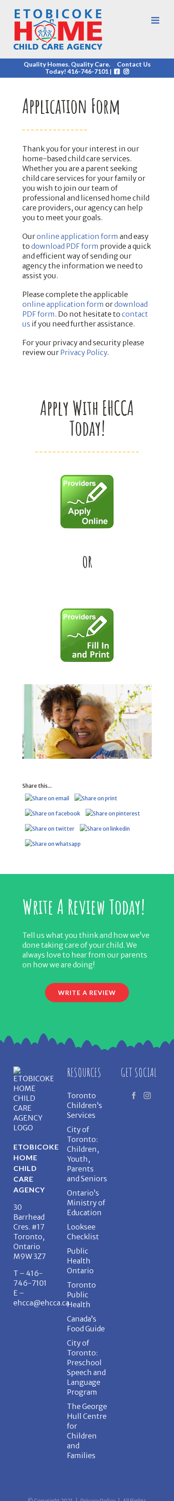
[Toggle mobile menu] (156, 20)
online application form (77, 236)
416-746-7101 (87, 71)
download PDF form (65, 246)
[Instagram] (147, 1095)
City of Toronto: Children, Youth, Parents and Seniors (87, 1154)
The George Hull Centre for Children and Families (87, 1431)
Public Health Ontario (80, 1260)
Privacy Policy (83, 352)
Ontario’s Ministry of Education (86, 1202)
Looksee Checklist (83, 1231)
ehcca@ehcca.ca (41, 1302)
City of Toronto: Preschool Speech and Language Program (86, 1367)
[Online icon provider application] (87, 478)
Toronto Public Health (81, 1294)
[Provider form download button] (87, 611)
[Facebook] (133, 1095)
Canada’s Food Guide (86, 1323)
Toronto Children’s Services (84, 1105)
